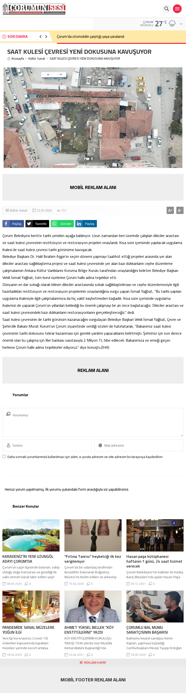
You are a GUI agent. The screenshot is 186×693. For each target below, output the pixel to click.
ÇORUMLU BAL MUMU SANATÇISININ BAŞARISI (147, 630)
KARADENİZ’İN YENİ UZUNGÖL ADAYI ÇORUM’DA (27, 559)
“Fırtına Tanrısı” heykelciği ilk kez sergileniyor (92, 559)
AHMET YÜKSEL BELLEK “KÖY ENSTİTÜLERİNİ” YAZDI (89, 630)
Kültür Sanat (36, 58)
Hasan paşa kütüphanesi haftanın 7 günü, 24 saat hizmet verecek (154, 561)
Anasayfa (17, 58)
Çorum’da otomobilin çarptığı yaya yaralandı (90, 36)
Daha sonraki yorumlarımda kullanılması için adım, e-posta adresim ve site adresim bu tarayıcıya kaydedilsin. (85, 457)
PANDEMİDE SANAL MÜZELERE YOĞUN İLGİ (28, 630)
